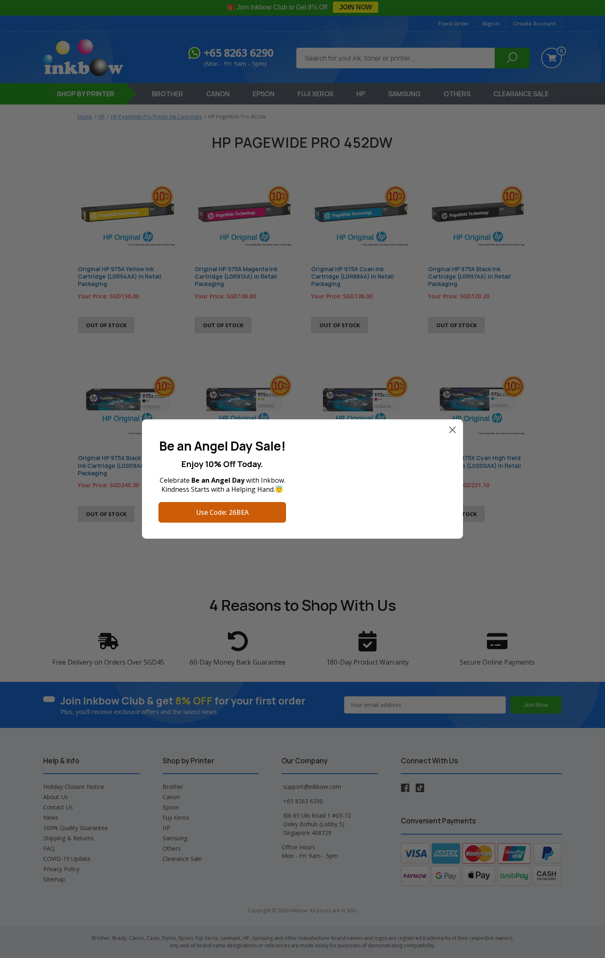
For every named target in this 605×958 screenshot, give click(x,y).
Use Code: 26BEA (222, 512)
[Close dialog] (452, 430)
